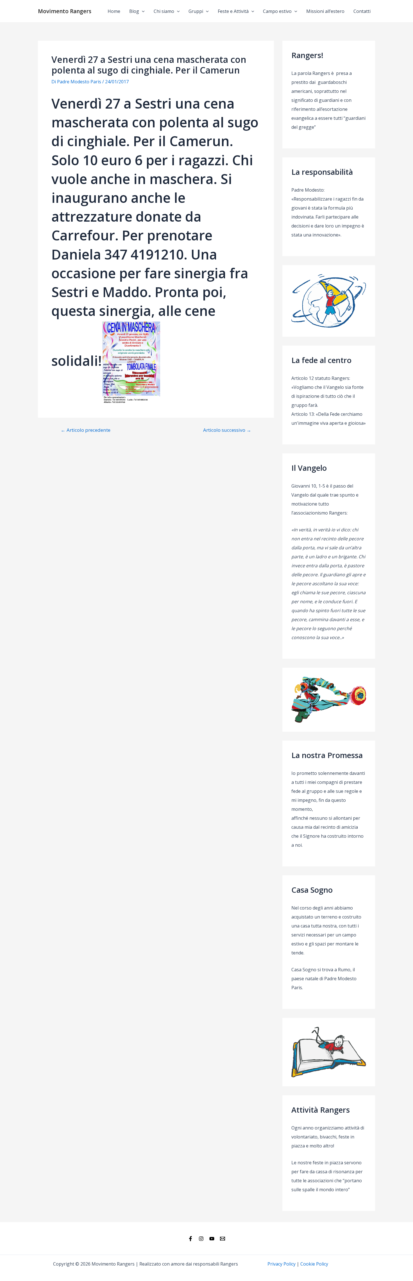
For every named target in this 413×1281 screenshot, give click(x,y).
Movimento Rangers (64, 11)
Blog (134, 11)
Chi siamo (164, 11)
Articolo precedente (85, 430)
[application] (142, 11)
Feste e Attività (233, 11)
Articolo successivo (227, 430)
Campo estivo (277, 11)
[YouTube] (211, 1238)
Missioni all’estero (325, 11)
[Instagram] (201, 1238)
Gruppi (196, 11)
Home (114, 11)
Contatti (362, 11)
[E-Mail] (222, 1238)
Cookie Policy (314, 1264)
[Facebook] (190, 1238)
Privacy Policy (281, 1264)
